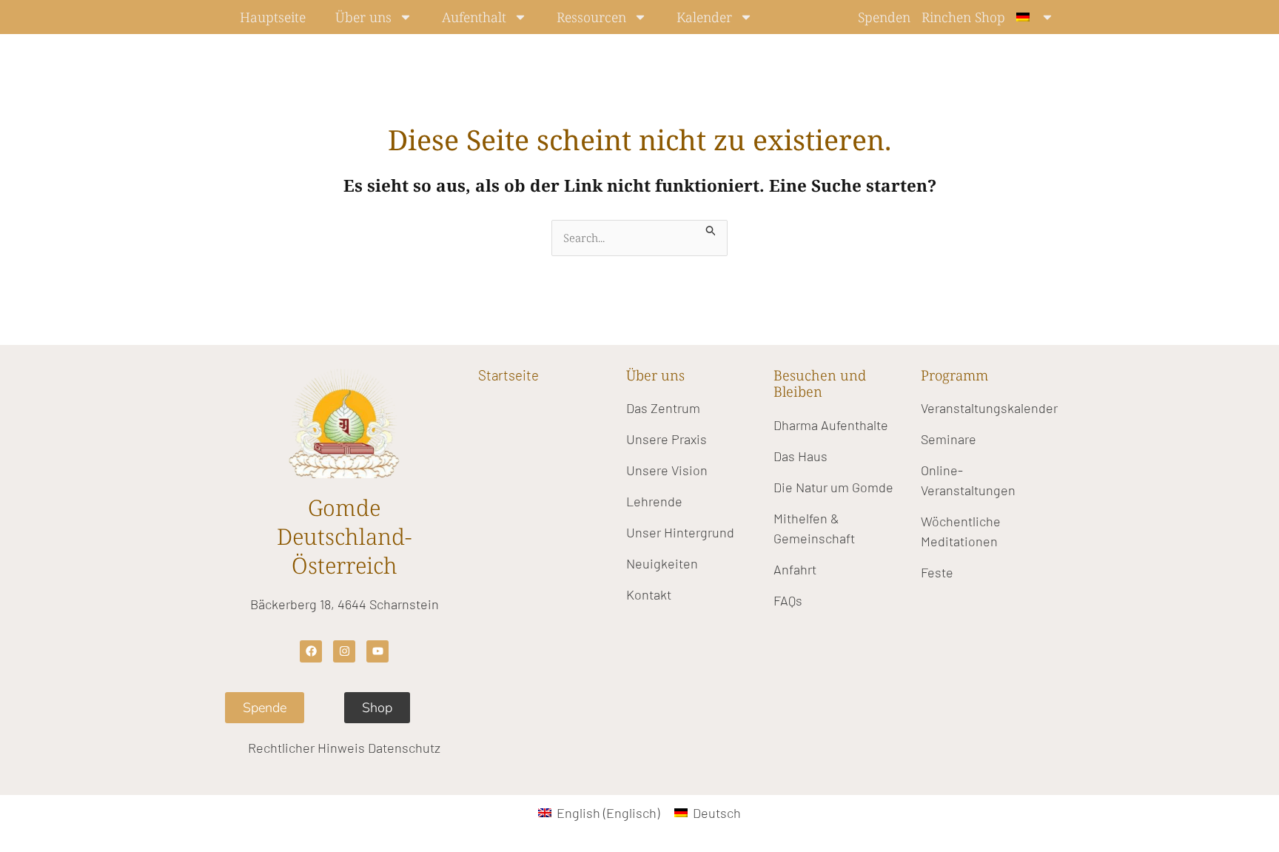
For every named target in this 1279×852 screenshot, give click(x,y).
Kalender (704, 17)
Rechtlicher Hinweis (306, 747)
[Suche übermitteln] (711, 228)
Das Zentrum (663, 408)
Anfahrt (794, 569)
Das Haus (800, 456)
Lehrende (654, 501)
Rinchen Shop (963, 17)
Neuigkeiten (662, 563)
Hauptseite (273, 17)
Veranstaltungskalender (989, 408)
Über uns (363, 17)
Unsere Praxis (666, 439)
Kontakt (648, 594)
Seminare (948, 439)
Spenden (884, 17)
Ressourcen (591, 17)
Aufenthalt (474, 17)
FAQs (787, 600)
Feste (937, 572)
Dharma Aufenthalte (830, 425)
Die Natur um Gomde (833, 487)
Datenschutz (404, 747)
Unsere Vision (667, 470)
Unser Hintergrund (680, 532)
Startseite (508, 374)
